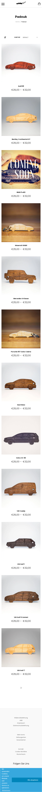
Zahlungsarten (21, 737)
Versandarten (21, 740)
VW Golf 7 (21, 670)
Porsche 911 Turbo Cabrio (21, 352)
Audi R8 (21, 86)
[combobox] (30, 37)
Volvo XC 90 (21, 458)
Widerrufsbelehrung (21, 718)
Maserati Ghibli (21, 245)
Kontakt (21, 749)
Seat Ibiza (21, 405)
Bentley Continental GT (21, 139)
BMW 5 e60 (21, 192)
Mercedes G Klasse (21, 298)
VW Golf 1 (21, 564)
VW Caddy (21, 511)
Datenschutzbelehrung (21, 726)
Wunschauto (21, 754)
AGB (21, 720)
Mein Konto (21, 735)
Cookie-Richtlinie (21, 752)
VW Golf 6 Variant (21, 617)
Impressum (21, 723)
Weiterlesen (6, 790)
